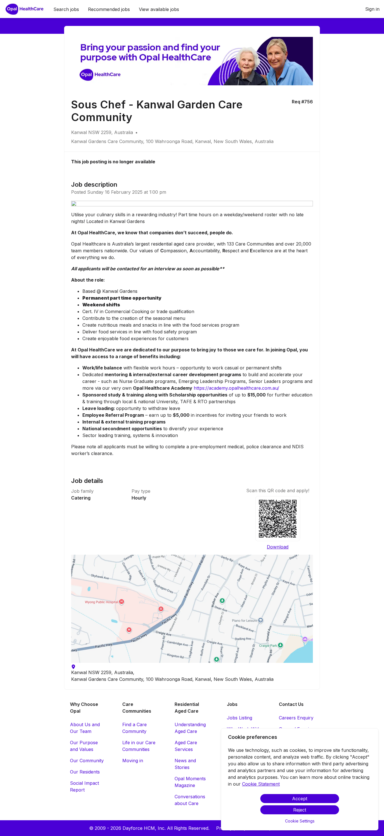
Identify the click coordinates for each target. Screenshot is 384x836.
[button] (192, 609)
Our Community (87, 760)
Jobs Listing (239, 718)
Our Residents (85, 772)
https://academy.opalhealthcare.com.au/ (236, 388)
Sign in (372, 9)
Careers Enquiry (296, 718)
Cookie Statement (261, 784)
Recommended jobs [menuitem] (109, 9)
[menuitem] (24, 9)
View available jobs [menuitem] (159, 9)
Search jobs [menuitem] (66, 9)
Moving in (132, 760)
